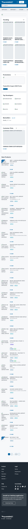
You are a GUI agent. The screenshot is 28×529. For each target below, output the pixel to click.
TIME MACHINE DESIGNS (15, 438)
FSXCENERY (12, 368)
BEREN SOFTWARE (14, 404)
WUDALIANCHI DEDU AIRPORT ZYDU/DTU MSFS (17, 414)
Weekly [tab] (4, 120)
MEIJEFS (11, 175)
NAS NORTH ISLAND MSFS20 (17, 268)
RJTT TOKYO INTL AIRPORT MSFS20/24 (16, 197)
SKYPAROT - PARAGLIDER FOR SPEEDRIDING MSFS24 (17, 209)
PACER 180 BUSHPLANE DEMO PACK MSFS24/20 (17, 281)
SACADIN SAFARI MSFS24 (16, 389)
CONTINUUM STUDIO (14, 416)
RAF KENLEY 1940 (14, 437)
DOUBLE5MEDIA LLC (14, 356)
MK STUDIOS (12, 186)
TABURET (12, 342)
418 (16, 454)
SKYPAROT (12, 211)
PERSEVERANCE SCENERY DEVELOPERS (18, 390)
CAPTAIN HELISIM (13, 222)
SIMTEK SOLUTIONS (14, 258)
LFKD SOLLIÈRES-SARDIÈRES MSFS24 (17, 173)
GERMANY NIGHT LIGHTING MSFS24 (17, 426)
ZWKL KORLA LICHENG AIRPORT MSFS (18, 365)
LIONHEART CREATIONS (15, 283)
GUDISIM (12, 163)
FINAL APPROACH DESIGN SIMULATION (18, 235)
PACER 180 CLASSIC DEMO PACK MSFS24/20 (18, 305)
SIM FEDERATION (13, 318)
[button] (22, 19)
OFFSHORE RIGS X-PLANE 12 (17, 341)
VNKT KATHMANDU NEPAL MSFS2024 (16, 233)
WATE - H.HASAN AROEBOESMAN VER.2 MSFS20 (18, 161)
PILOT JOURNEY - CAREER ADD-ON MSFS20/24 (17, 402)
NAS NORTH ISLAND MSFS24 (17, 256)
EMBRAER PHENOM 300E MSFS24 (18, 317)
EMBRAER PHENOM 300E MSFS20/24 (16, 377)
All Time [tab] (9, 120)
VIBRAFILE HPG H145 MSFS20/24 (18, 220)
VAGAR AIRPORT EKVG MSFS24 (17, 184)
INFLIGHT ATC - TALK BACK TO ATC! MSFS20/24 (17, 353)
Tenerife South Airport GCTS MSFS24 (17, 245)
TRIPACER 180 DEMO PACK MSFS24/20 (16, 293)
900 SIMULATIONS (14, 428)
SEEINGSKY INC (13, 331)
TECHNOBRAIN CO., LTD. (15, 199)
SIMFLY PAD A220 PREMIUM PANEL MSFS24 (17, 329)
